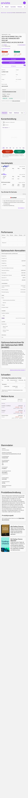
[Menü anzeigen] (2, 7)
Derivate (8, 12)
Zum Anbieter (21, 208)
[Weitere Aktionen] (24, 406)
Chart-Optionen (5, 127)
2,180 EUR (5, 51)
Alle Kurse (16, 112)
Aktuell (6, 6)
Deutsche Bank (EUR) (5, 48)
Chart (10, 112)
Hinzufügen (13, 59)
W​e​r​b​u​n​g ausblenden (18, 22)
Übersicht (4, 112)
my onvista (13, 6)
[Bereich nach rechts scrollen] (24, 112)
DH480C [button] (5, 45)
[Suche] (24, 7)
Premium (20, 6)
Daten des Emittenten (16, 100)
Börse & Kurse (3, 12)
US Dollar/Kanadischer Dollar (9, 91)
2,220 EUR (17, 51)
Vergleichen (12, 62)
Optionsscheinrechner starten (17, 370)
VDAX (3, 318)
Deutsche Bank (5, 450)
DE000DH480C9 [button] (22, 45)
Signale (14, 66)
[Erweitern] (23, 62)
